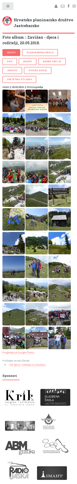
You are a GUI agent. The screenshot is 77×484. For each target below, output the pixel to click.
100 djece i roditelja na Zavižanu (27, 364)
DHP (9, 61)
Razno (27, 61)
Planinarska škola (40, 52)
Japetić (12, 70)
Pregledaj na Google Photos (18, 352)
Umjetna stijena (19, 79)
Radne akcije (52, 61)
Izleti (11, 52)
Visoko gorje (37, 70)
